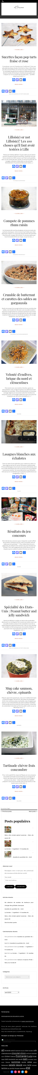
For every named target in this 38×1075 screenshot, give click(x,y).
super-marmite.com (27, 1021)
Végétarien (23, 1068)
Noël (17, 1059)
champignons (6, 1053)
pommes (15, 1062)
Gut (6, 943)
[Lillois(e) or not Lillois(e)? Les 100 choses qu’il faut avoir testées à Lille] (19, 126)
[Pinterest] (19, 1071)
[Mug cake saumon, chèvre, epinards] (19, 677)
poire (2, 1062)
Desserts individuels (19, 254)
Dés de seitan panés (11, 922)
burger (31, 1050)
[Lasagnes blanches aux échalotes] (19, 443)
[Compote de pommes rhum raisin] (19, 209)
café (35, 1050)
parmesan (30, 1059)
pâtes (29, 1062)
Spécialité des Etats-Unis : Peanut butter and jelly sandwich (19, 611)
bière (26, 1050)
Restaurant (4, 1065)
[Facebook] (12, 1071)
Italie (2, 1059)
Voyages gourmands (19, 180)
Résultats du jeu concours (19, 533)
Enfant (7, 1056)
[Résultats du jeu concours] (19, 520)
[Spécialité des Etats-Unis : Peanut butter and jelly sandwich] (19, 596)
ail (2, 1050)
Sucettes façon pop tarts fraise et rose (19, 59)
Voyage (16, 1068)
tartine (4, 1068)
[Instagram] (15, 1071)
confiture (28, 1053)
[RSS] (26, 1071)
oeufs (20, 1059)
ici (31, 1031)
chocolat (16, 1053)
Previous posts (7, 811)
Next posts (32, 811)
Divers (19, 566)
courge (34, 1053)
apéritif (13, 1050)
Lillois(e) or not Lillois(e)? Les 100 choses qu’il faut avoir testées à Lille (19, 143)
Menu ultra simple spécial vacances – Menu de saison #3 (19, 836)
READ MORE (18, 84)
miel (6, 1059)
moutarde (11, 1059)
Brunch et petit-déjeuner (21, 94)
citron (23, 1053)
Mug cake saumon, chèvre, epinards (19, 690)
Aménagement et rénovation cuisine (12, 1016)
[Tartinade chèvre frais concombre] (19, 754)
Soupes (19, 414)
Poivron (8, 1062)
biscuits (23, 1050)
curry (2, 1056)
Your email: (8, 877)
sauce (19, 1065)
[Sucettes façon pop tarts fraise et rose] (19, 46)
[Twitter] (22, 1071)
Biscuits (11, 94)
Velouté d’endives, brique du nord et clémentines (19, 378)
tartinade (34, 1065)
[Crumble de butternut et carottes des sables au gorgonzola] (19, 283)
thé (8, 1068)
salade (12, 1065)
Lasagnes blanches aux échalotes (19, 456)
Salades (19, 801)
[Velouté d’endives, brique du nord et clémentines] (19, 363)
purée (24, 1062)
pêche (35, 1062)
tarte (29, 1065)
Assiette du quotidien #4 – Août (22, 857)
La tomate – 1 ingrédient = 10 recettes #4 (17, 849)
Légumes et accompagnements (19, 334)
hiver (35, 1056)
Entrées (19, 725)
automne (18, 1050)
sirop (25, 1065)
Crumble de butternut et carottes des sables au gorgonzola (19, 299)
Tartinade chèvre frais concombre (19, 767)
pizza (35, 1059)
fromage (21, 1056)
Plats (19, 491)
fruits (29, 1056)
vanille (12, 1068)
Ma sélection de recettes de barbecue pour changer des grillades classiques (19, 904)
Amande (8, 1050)
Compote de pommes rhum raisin (19, 223)
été (28, 1067)
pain (25, 1059)
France (12, 1056)
